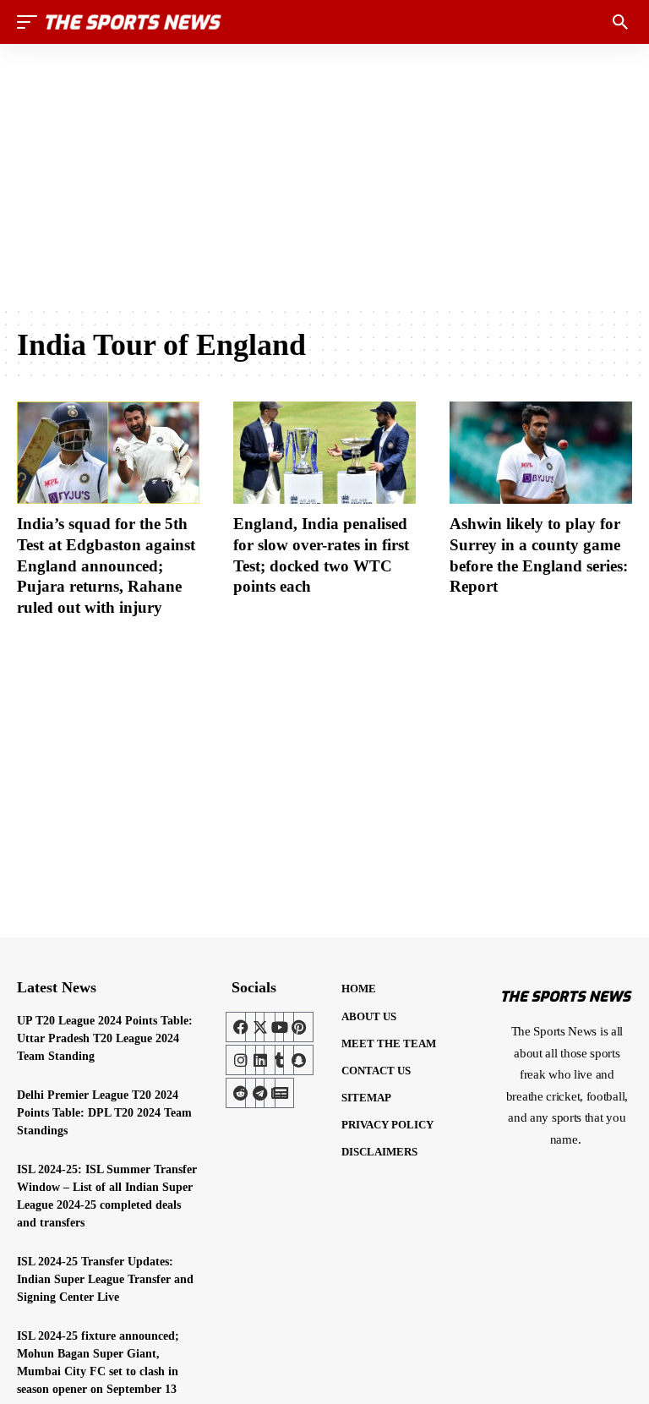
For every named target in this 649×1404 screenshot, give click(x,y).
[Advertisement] (324, 175)
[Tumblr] (279, 1060)
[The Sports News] (133, 22)
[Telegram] (260, 1093)
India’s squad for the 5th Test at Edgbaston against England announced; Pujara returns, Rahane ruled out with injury (106, 565)
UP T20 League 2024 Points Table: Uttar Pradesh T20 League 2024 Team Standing (105, 1038)
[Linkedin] (260, 1060)
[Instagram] (241, 1060)
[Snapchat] (298, 1060)
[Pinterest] (298, 1027)
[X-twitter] (260, 1027)
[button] (31, 22)
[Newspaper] (279, 1093)
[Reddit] (241, 1093)
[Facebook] (241, 1027)
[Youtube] (279, 1027)
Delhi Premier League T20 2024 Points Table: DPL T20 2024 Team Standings (104, 1113)
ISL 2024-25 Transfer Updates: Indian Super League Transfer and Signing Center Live (105, 1279)
